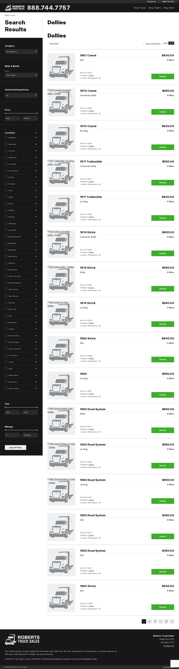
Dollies (91, 75)
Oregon (12, 329)
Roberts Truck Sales (19, 667)
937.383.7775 (167, 642)
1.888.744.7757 (168, 1)
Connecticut (14, 171)
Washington (13, 375)
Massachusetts (15, 237)
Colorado (12, 164)
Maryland (12, 243)
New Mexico (14, 296)
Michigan (12, 250)
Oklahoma (13, 322)
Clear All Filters (15, 448)
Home (7, 15)
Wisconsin (13, 382)
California (13, 157)
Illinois (11, 204)
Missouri (12, 263)
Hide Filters (54, 43)
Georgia (12, 184)
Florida (11, 177)
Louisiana (12, 230)
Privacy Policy (168, 667)
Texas (11, 362)
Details (162, 76)
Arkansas (12, 144)
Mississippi (13, 270)
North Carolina (14, 276)
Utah (10, 369)
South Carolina (15, 349)
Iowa (10, 190)
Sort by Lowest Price (153, 44)
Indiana (11, 210)
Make (7, 71)
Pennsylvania (14, 336)
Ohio (10, 316)
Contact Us (169, 646)
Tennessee (13, 355)
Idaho (11, 197)
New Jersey (13, 289)
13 (166, 621)
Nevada (12, 303)
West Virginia (14, 388)
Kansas (11, 217)
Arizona (12, 151)
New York (12, 309)
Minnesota (13, 256)
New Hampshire (15, 283)
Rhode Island (14, 342)
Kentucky (12, 223)
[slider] (5, 113)
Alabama (12, 138)
